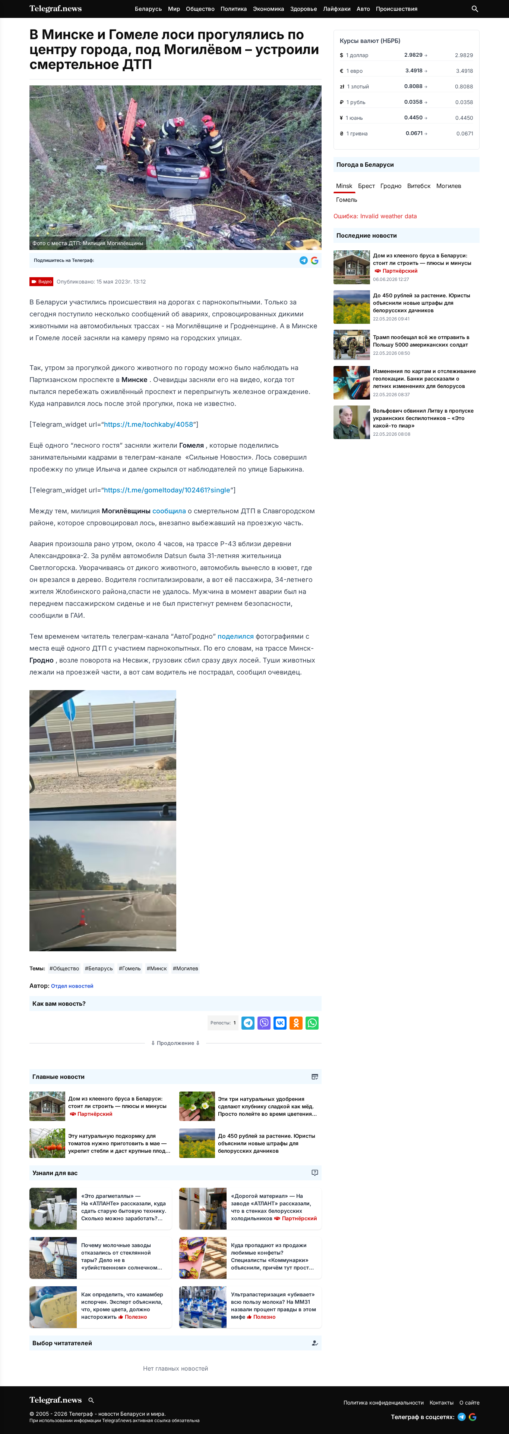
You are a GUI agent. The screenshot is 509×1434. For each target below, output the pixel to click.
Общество (200, 8)
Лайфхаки (337, 8)
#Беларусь (99, 968)
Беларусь (148, 8)
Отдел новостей (72, 986)
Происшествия (396, 8)
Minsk (344, 186)
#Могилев (185, 968)
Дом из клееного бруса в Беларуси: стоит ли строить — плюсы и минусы (117, 1106)
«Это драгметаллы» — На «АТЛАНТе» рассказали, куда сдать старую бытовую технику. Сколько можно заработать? (123, 1211)
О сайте (469, 1402)
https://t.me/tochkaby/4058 (148, 424)
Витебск (419, 186)
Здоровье (303, 8)
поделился (237, 636)
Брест (366, 186)
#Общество (64, 968)
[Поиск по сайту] (475, 8)
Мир (174, 8)
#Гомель (130, 968)
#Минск (157, 968)
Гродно (391, 186)
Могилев (448, 186)
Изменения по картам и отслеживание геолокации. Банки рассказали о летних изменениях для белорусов (424, 378)
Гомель (346, 199)
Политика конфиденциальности (384, 1402)
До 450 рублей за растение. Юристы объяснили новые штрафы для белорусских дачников (266, 1143)
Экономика (268, 8)
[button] (305, 260)
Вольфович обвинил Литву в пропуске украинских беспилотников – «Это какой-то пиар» (423, 418)
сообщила (170, 511)
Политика (234, 8)
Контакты (441, 1402)
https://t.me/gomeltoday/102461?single (167, 490)
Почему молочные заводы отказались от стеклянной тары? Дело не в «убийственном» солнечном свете (119, 1260)
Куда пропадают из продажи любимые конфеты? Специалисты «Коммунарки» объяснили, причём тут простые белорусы (273, 1260)
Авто (363, 8)
